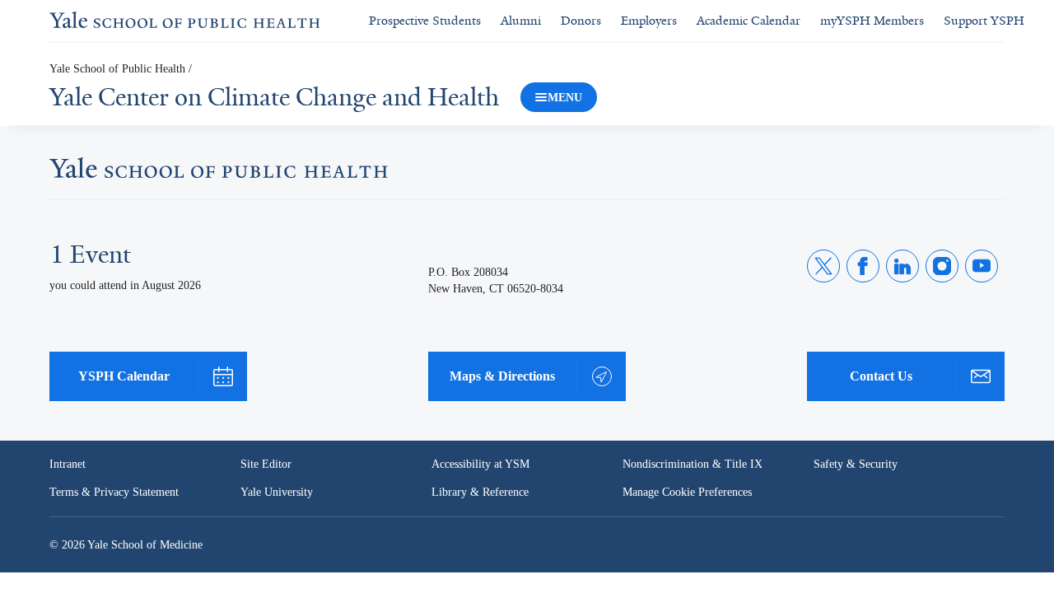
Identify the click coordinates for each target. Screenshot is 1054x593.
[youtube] (981, 266)
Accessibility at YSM (482, 464)
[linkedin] (902, 266)
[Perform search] (1034, 21)
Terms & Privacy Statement (116, 492)
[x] (823, 266)
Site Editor (266, 464)
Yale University (277, 492)
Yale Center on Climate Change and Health (274, 97)
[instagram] (942, 266)
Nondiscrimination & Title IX (693, 464)
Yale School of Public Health (120, 70)
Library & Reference (482, 492)
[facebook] (862, 266)
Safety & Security (857, 464)
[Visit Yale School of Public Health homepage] (218, 172)
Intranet (68, 464)
